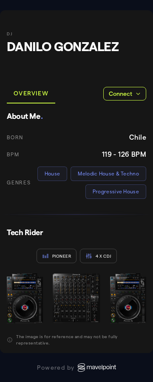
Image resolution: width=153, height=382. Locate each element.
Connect (120, 93)
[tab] (31, 93)
